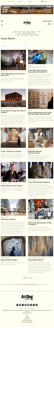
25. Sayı (30, 258)
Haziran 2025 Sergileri (9, 260)
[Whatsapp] (31, 305)
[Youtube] (28, 305)
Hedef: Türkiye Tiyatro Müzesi (12, 186)
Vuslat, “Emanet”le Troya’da (11, 151)
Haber (29, 180)
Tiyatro (30, 110)
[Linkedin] (25, 305)
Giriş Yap (45, 1)
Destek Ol (10, 1)
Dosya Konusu (36, 221)
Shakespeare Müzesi (8, 219)
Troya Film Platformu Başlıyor (39, 182)
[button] (2, 25)
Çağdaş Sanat (4, 71)
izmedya (29, 313)
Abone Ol (20, 1)
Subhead (11, 108)
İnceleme (43, 258)
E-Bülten (30, 1)
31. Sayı (29, 221)
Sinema (33, 180)
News (33, 67)
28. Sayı (3, 149)
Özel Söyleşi (9, 149)
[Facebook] (20, 305)
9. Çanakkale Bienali (35, 260)
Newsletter (38, 67)
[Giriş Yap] (41, 1)
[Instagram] (17, 305)
